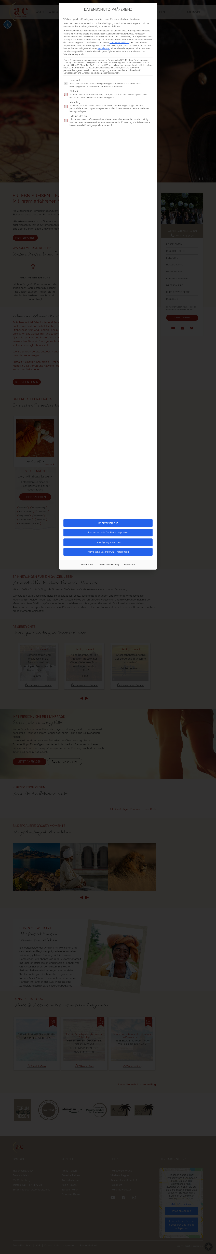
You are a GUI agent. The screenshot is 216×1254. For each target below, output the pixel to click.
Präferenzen (87, 564)
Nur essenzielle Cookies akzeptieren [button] (108, 532)
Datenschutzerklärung (120, 42)
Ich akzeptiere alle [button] (108, 523)
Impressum (129, 564)
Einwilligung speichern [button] (108, 542)
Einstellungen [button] (104, 48)
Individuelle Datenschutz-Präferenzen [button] (108, 551)
